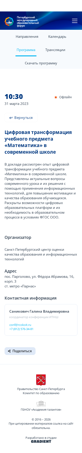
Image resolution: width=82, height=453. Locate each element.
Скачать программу (41, 63)
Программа (26, 49)
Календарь (57, 36)
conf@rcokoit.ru (20, 325)
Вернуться (23, 117)
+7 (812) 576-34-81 (21, 329)
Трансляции (55, 49)
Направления (27, 36)
